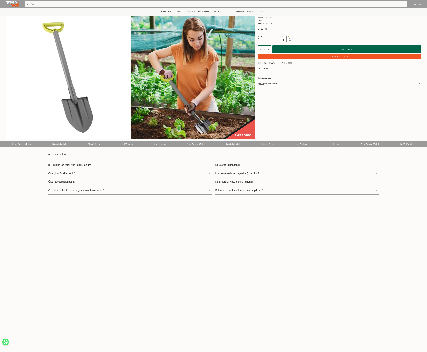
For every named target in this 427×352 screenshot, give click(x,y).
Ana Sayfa (261, 17)
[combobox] (218, 4)
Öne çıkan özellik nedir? (61, 173)
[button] (167, 11)
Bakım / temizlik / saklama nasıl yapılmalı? (239, 190)
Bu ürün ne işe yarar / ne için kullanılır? (69, 164)
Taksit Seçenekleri (265, 78)
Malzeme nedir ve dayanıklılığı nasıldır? (237, 173)
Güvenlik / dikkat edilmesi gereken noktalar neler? (76, 190)
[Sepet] (420, 4)
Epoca (260, 20)
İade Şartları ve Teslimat (267, 84)
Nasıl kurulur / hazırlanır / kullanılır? (234, 181)
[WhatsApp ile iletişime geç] (5, 342)
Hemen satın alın (339, 56)
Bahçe (270, 17)
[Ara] (27, 4)
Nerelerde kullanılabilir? (228, 164)
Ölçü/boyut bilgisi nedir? (61, 181)
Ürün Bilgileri (263, 69)
